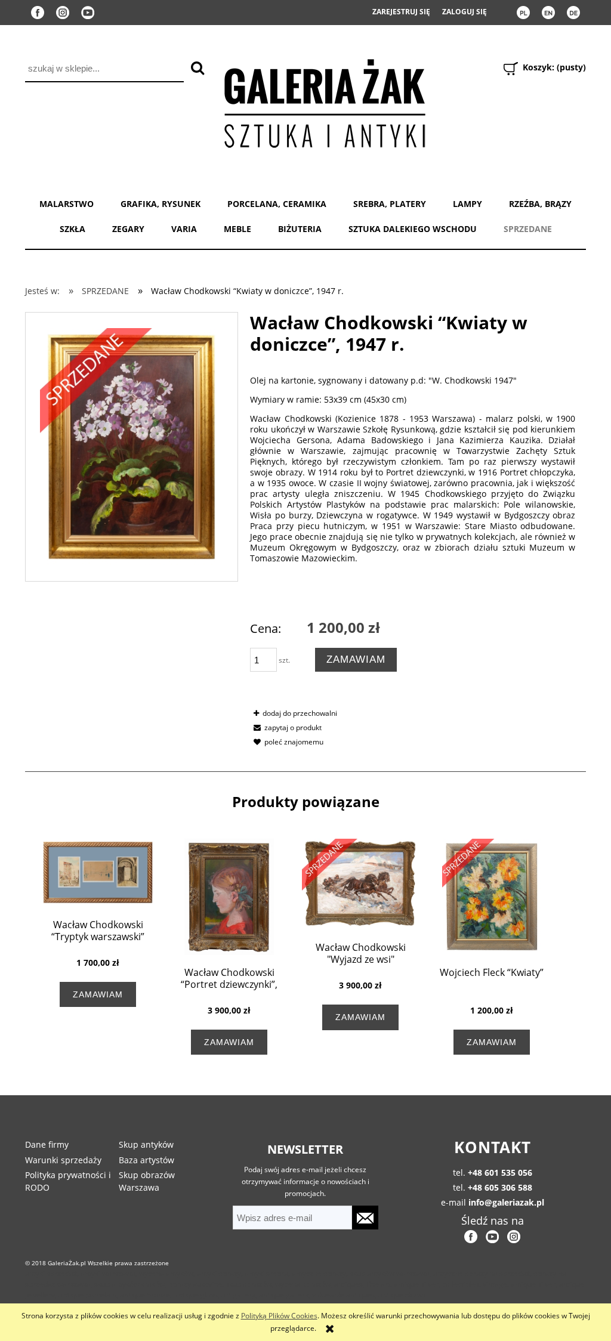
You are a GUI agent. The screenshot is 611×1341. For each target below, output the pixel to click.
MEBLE (237, 228)
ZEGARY (128, 228)
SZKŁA (72, 228)
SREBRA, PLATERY (389, 203)
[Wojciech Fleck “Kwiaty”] (491, 897)
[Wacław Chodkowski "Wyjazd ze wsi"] (360, 885)
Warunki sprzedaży (63, 1160)
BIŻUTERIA (300, 228)
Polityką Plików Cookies (279, 1316)
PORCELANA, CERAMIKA (276, 203)
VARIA (184, 228)
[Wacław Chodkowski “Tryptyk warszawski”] (97, 873)
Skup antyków (146, 1144)
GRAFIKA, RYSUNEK (160, 203)
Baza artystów (146, 1160)
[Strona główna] (324, 101)
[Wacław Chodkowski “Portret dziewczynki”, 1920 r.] (229, 897)
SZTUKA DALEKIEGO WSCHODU (412, 228)
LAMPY (467, 203)
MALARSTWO (66, 203)
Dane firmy (47, 1144)
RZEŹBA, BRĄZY (540, 203)
